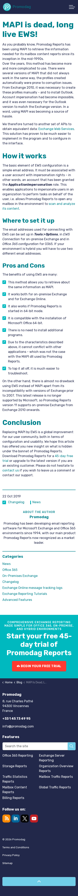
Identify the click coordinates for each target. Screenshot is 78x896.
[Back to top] (39, 881)
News (36, 502)
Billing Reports (13, 798)
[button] (72, 746)
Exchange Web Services (56, 129)
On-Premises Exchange (20, 576)
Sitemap (7, 863)
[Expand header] (72, 7)
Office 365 (9, 570)
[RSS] (6, 819)
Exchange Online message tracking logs (32, 588)
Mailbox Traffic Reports (56, 777)
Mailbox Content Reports (14, 789)
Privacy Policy (11, 855)
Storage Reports (14, 766)
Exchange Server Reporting (52, 758)
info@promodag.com (18, 726)
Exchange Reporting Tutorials (24, 594)
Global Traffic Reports (55, 787)
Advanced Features (17, 600)
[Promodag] (17, 7)
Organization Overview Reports (56, 768)
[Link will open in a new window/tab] (25, 819)
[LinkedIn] (16, 819)
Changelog (16, 502)
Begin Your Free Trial (41, 666)
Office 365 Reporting (17, 755)
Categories (12, 556)
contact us (10, 470)
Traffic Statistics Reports (14, 779)
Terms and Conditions (15, 847)
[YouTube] (34, 819)
